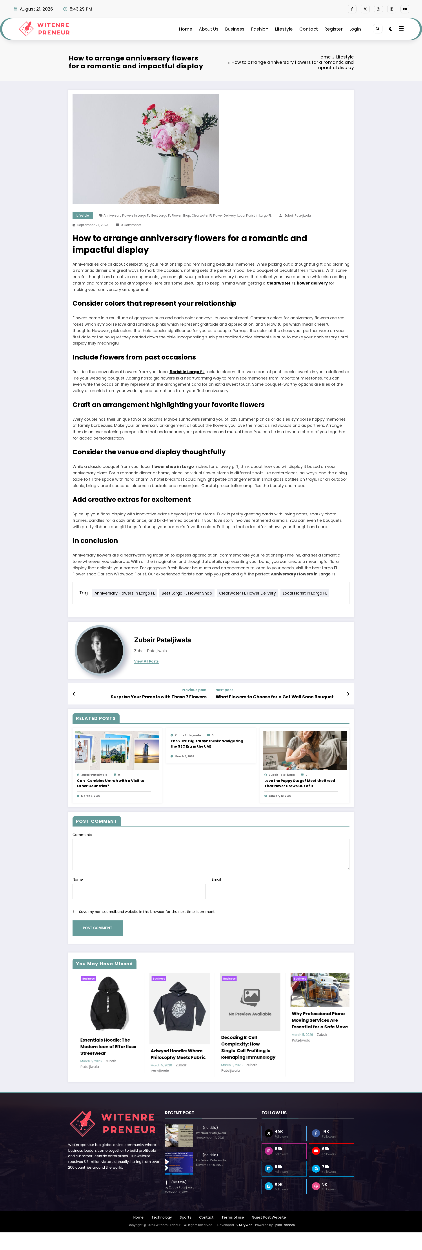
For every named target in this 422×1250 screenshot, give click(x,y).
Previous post (194, 690)
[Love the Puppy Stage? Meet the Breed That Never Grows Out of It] (305, 750)
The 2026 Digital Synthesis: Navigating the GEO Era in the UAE (207, 744)
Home (185, 29)
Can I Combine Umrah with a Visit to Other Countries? (110, 783)
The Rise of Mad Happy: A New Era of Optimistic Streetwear (313, 1044)
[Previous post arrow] (74, 693)
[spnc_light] (390, 29)
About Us (208, 29)
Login (355, 29)
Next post (224, 690)
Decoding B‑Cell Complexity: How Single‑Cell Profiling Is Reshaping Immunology (101, 1047)
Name (78, 879)
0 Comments (131, 225)
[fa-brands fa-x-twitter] (365, 9)
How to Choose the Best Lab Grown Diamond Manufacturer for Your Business (241, 1030)
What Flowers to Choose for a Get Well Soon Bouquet (275, 697)
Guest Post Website (269, 1217)
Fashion (259, 29)
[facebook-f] (352, 9)
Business (234, 29)
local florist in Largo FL (254, 215)
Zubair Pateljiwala (297, 215)
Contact (308, 29)
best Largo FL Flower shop (170, 215)
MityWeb (246, 1224)
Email (216, 879)
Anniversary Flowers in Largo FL (127, 215)
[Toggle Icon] (401, 29)
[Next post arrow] (348, 693)
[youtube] (404, 9)
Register (333, 29)
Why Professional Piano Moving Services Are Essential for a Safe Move (172, 1020)
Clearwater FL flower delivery (214, 215)
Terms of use (233, 1217)
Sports (185, 1217)
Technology (161, 1217)
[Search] (377, 28)
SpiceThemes (284, 1224)
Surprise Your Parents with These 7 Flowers (159, 697)
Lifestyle (284, 29)
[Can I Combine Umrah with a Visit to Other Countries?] (117, 750)
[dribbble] (378, 9)
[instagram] (391, 9)
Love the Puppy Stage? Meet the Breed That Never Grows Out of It (299, 783)
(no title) (210, 1127)
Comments (82, 834)
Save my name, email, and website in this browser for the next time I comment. (147, 911)
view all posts (146, 661)
